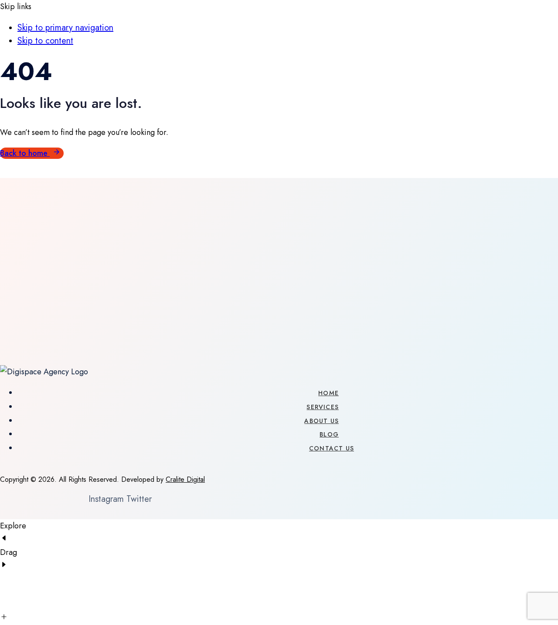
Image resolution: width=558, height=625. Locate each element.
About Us (321, 421)
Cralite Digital (185, 479)
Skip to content (45, 40)
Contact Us (331, 448)
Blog (329, 434)
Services (322, 407)
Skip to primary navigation (65, 27)
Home (328, 393)
